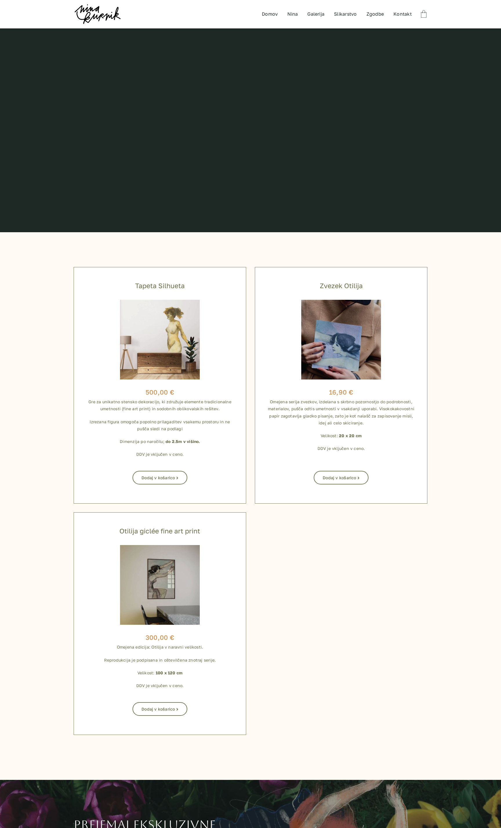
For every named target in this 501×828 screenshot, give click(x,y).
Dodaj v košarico (158, 477)
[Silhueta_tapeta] (160, 302)
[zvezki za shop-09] (341, 302)
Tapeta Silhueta (160, 286)
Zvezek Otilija (341, 286)
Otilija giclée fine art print (159, 531)
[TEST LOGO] (97, 6)
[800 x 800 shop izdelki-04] (160, 547)
